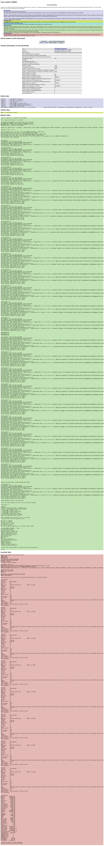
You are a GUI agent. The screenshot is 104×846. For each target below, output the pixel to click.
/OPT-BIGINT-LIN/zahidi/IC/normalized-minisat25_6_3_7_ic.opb (62, 49)
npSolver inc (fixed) (44, 42)
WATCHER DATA (7, 25)
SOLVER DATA (7, 10)
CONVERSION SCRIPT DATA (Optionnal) (13, 23)
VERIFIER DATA (7, 20)
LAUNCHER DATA (8, 33)
